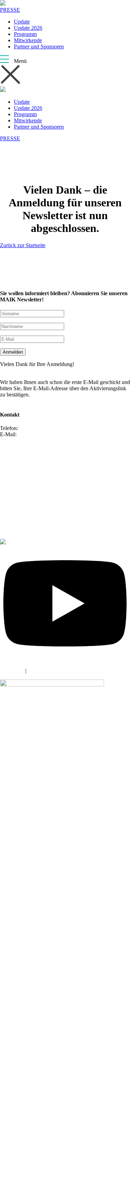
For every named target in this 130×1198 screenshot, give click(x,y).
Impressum (12, 671)
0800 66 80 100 (36, 428)
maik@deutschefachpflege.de (50, 434)
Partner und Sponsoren (39, 46)
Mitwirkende (28, 40)
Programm (25, 34)
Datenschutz (41, 671)
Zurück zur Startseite (22, 245)
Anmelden (13, 352)
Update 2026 (28, 28)
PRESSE (10, 10)
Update (22, 22)
